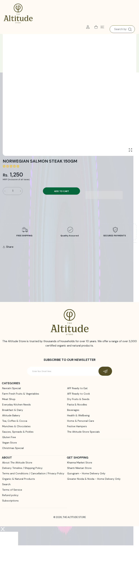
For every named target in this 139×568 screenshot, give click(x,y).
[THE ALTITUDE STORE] (18, 14)
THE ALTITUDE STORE (74, 517)
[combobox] (122, 29)
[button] (11, 166)
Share (9, 247)
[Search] (130, 29)
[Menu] (102, 27)
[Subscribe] (105, 371)
